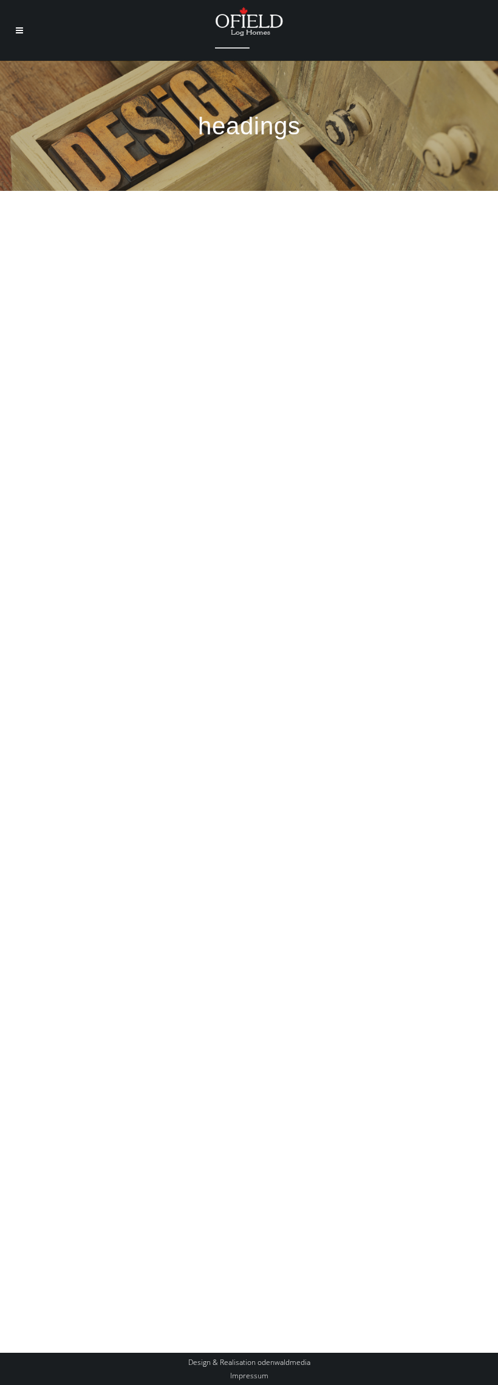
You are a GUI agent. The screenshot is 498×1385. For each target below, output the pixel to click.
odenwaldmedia (284, 1362)
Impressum (249, 1375)
